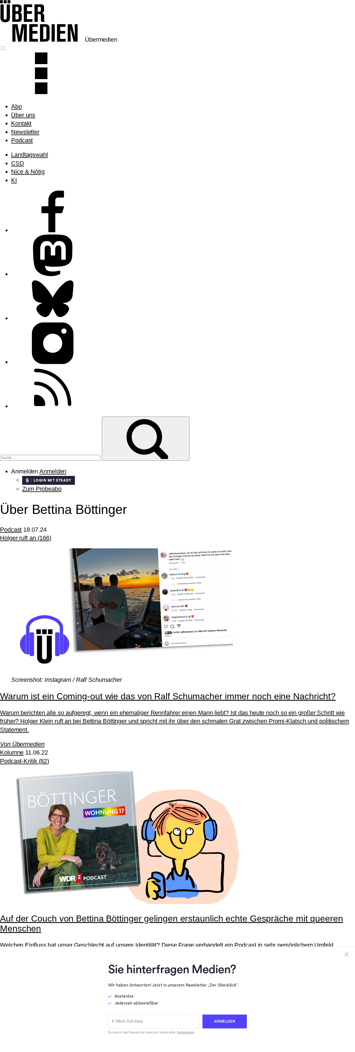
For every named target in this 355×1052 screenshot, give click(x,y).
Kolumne (12, 752)
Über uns (23, 115)
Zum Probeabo (42, 488)
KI (14, 180)
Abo (16, 106)
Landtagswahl (29, 154)
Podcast (22, 140)
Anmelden (52, 471)
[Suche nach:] (51, 456)
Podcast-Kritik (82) (24, 761)
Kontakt (21, 123)
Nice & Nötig (28, 171)
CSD (17, 163)
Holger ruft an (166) (25, 537)
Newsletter (25, 131)
